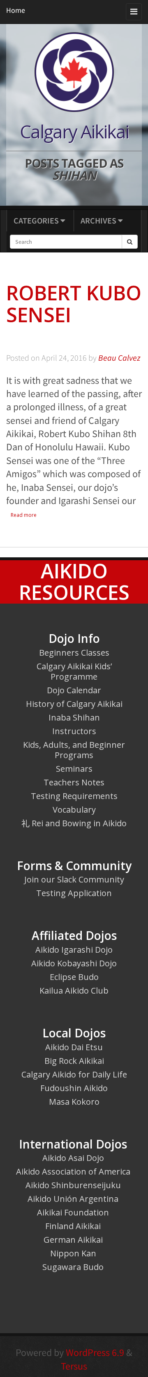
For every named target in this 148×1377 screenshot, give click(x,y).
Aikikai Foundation (73, 1212)
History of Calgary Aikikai (74, 703)
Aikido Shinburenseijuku (73, 1185)
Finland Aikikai (73, 1226)
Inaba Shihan (74, 717)
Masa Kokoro (74, 1101)
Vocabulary (74, 809)
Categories (37, 220)
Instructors (74, 731)
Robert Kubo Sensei (73, 303)
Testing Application (74, 893)
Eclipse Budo (74, 976)
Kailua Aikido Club (74, 990)
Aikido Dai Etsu (74, 1047)
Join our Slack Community (74, 879)
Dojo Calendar (74, 690)
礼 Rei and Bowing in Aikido (74, 823)
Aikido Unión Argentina (73, 1198)
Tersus (74, 1366)
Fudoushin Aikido (74, 1088)
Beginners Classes (74, 652)
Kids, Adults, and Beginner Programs (74, 750)
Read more (24, 514)
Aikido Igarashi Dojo (74, 949)
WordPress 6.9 (95, 1352)
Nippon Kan (73, 1253)
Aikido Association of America (73, 1171)
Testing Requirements (74, 795)
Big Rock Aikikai (74, 1060)
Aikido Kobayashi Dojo (74, 963)
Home (15, 10)
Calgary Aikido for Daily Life (74, 1074)
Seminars (74, 768)
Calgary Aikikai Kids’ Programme (74, 671)
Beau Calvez (119, 357)
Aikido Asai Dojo (73, 1157)
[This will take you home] (74, 71)
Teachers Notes (74, 782)
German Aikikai (73, 1239)
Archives (99, 220)
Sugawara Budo (73, 1266)
